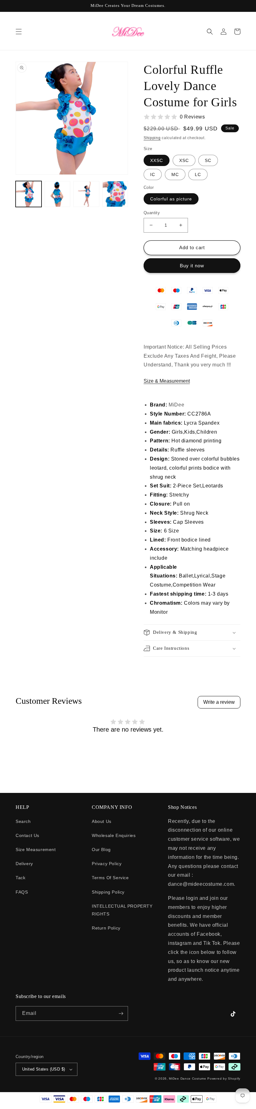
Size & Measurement (167, 381)
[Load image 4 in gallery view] (115, 194)
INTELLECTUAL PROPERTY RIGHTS (122, 910)
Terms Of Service (110, 877)
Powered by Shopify (223, 1078)
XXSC (156, 160)
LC (198, 174)
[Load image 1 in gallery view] (29, 194)
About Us (101, 821)
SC (208, 160)
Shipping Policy (108, 892)
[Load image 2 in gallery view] (58, 194)
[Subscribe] (121, 1013)
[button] (19, 31)
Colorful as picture (171, 198)
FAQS (22, 892)
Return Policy (106, 927)
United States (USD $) (43, 1069)
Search (23, 821)
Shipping (152, 138)
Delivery (24, 863)
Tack (20, 877)
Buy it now (192, 265)
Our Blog (101, 849)
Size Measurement (36, 849)
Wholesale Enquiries (113, 835)
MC (175, 174)
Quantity (152, 212)
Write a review (219, 702)
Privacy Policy (106, 863)
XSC (184, 160)
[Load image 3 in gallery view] (86, 194)
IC (152, 174)
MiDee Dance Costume (187, 1078)
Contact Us (27, 835)
